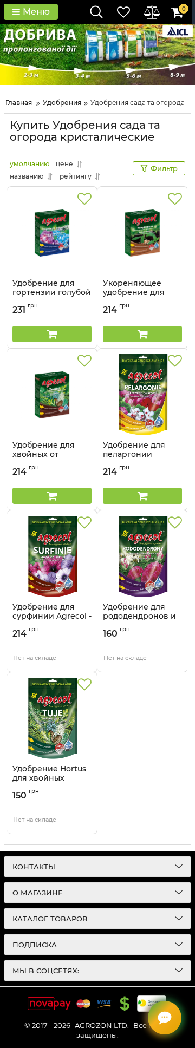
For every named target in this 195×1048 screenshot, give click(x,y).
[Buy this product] (52, 334)
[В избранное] (84, 199)
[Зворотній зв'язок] (164, 1017)
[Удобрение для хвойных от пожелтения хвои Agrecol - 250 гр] (52, 394)
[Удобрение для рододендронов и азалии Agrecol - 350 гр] (142, 556)
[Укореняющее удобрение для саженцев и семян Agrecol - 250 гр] (142, 232)
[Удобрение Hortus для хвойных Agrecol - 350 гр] (52, 718)
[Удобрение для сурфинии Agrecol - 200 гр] (52, 556)
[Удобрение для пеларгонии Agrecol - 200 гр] (142, 394)
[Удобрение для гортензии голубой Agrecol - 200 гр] (52, 232)
